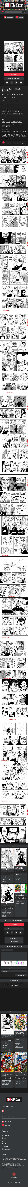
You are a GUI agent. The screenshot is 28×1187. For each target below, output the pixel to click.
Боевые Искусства (11, 109)
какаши (8, 121)
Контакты (7, 1111)
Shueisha (13, 97)
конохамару (14, 121)
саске (3, 126)
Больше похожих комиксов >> (14, 920)
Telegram (20, 17)
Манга (9, 111)
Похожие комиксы (14, 846)
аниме (3, 121)
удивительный (5, 1050)
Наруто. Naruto (14, 101)
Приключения (15, 111)
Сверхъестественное (14, 113)
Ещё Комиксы (14, 1012)
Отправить (21, 975)
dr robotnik (4, 1081)
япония (8, 126)
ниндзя (8, 124)
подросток (14, 124)
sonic (7, 1083)
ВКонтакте (10, 17)
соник (3, 1086)
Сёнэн (22, 113)
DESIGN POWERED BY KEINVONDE (14, 1177)
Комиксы (15, 938)
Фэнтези (4, 116)
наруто (3, 124)
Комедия (4, 111)
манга (20, 121)
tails (3, 1083)
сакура (20, 124)
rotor (10, 1081)
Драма (18, 109)
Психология (5, 113)
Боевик (3, 109)
